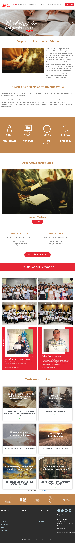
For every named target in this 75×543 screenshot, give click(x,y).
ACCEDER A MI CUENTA (44, 515)
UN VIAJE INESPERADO (55, 411)
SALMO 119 (5, 510)
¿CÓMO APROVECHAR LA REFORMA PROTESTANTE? (55, 483)
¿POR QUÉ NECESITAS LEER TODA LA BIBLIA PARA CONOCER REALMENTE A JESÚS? (19, 413)
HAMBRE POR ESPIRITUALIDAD (55, 449)
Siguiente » (42, 490)
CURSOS (37, 4)
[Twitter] (70, 510)
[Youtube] (66, 510)
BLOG (51, 4)
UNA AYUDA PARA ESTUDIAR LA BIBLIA (19, 449)
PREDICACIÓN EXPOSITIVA (27, 518)
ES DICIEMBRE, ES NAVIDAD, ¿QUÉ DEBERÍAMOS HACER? (19, 483)
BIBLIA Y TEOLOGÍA (25, 515)
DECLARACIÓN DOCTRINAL (26, 4)
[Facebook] (62, 510)
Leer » (19, 418)
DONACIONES (58, 4)
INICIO (14, 4)
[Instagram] (58, 510)
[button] (2, 23)
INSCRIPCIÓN (45, 4)
